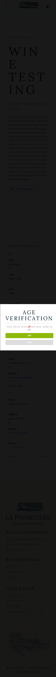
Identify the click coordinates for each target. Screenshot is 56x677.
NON (29, 342)
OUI (29, 335)
